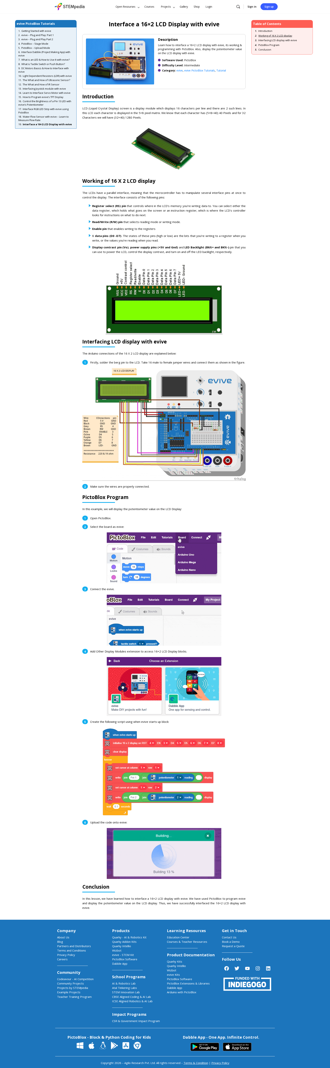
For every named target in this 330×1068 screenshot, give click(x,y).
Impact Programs (129, 1014)
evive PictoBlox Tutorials (199, 70)
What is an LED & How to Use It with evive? (45, 59)
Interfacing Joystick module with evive (44, 88)
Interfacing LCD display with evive (277, 40)
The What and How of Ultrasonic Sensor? (46, 80)
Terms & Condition (196, 1063)
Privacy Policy (220, 1063)
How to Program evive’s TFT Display (43, 97)
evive (179, 70)
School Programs (129, 976)
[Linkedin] (268, 968)
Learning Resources (186, 930)
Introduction (265, 31)
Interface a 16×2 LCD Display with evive (47, 124)
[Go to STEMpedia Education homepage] (69, 6)
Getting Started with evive (36, 31)
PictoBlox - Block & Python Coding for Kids (109, 1037)
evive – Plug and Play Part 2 (37, 39)
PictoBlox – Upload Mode (35, 48)
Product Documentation (191, 954)
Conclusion (264, 49)
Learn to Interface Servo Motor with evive (46, 93)
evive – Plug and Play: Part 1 (37, 35)
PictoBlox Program (268, 45)
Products (121, 930)
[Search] (238, 6)
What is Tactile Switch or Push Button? (43, 64)
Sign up (269, 6)
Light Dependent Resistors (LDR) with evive (47, 76)
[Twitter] (237, 968)
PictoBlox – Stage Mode (34, 43)
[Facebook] (226, 968)
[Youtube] (247, 968)
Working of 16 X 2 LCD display (275, 35)
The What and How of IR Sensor (41, 84)
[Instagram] (258, 968)
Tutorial (221, 70)
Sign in (251, 6)
